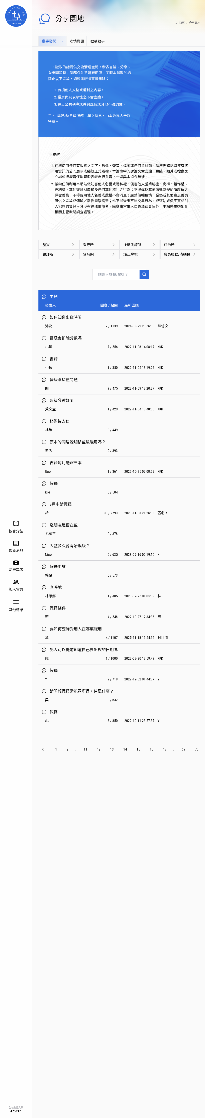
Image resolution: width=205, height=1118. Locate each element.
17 (165, 749)
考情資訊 (77, 41)
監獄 (46, 245)
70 (197, 749)
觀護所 (47, 254)
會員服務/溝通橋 (177, 254)
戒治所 (169, 245)
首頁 (182, 22)
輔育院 (88, 254)
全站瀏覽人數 (16, 1107)
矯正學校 (130, 254)
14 (125, 749)
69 (183, 749)
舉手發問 (49, 41)
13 (112, 749)
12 (98, 749)
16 (151, 749)
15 (138, 749)
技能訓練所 (132, 245)
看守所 (88, 245)
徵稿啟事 (97, 41)
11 (85, 749)
